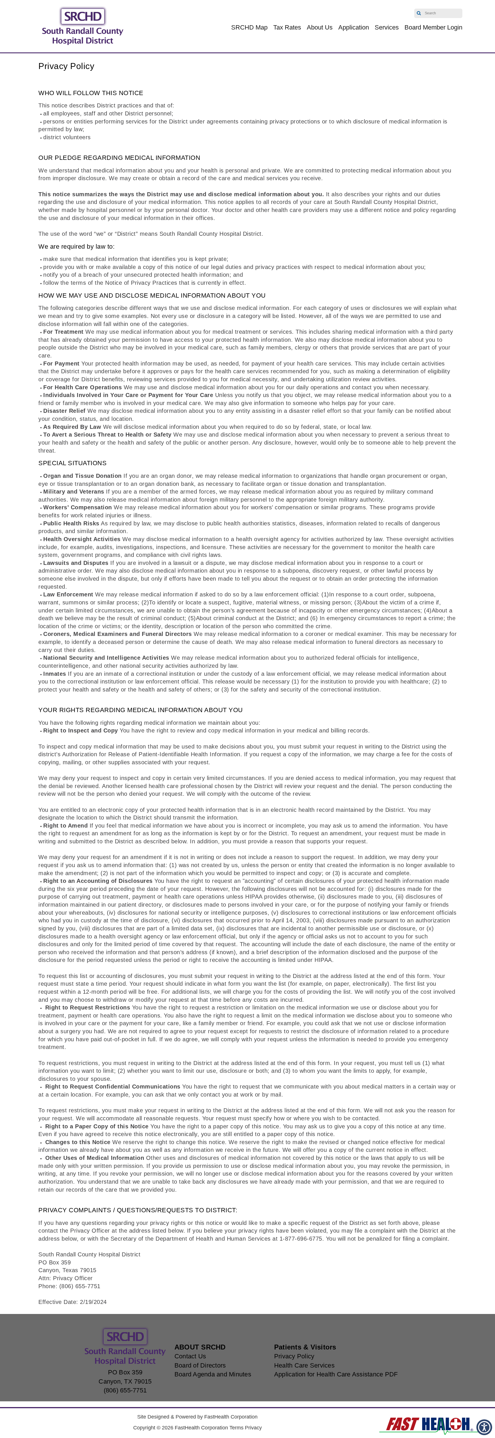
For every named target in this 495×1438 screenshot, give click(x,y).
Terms (236, 1428)
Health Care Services (304, 1365)
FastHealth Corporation (231, 1417)
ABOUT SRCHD (200, 1347)
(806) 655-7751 (125, 1390)
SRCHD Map (249, 27)
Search (419, 13)
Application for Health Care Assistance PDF (336, 1374)
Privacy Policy (294, 1356)
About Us (320, 27)
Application (353, 27)
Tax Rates (287, 27)
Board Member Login (433, 27)
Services (387, 27)
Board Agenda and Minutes (212, 1374)
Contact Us (190, 1356)
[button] (484, 1427)
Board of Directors (200, 1365)
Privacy (253, 1428)
